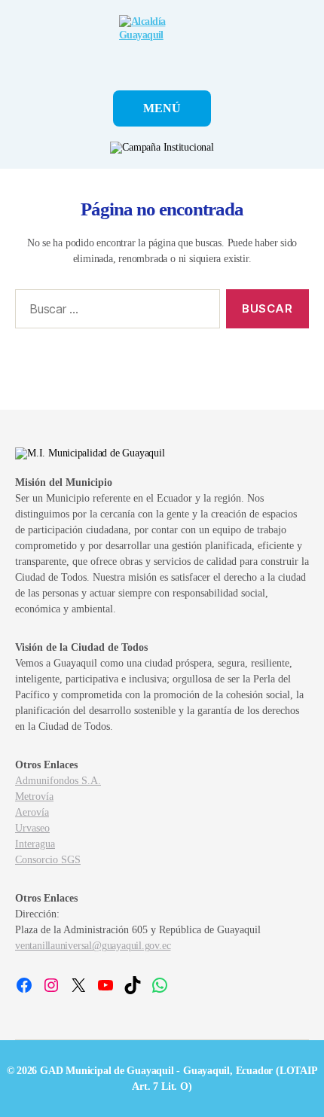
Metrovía (34, 796)
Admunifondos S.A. (58, 780)
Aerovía (32, 812)
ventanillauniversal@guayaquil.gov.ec (92, 945)
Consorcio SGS (48, 859)
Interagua (35, 844)
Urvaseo (32, 828)
